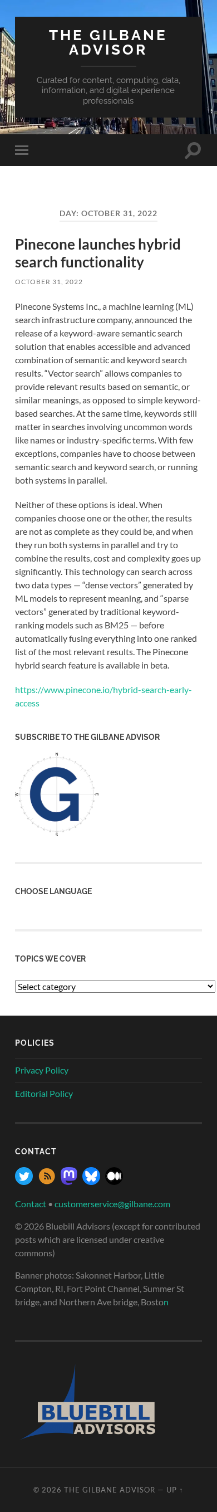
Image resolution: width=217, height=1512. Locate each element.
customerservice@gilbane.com (112, 1203)
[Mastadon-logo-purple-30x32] (69, 1181)
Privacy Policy (41, 1070)
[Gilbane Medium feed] (114, 1181)
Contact (30, 1203)
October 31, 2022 (49, 281)
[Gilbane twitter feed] (24, 1181)
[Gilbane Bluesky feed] (91, 1181)
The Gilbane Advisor (108, 42)
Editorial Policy (44, 1093)
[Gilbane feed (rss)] (47, 1181)
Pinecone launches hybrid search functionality (98, 253)
